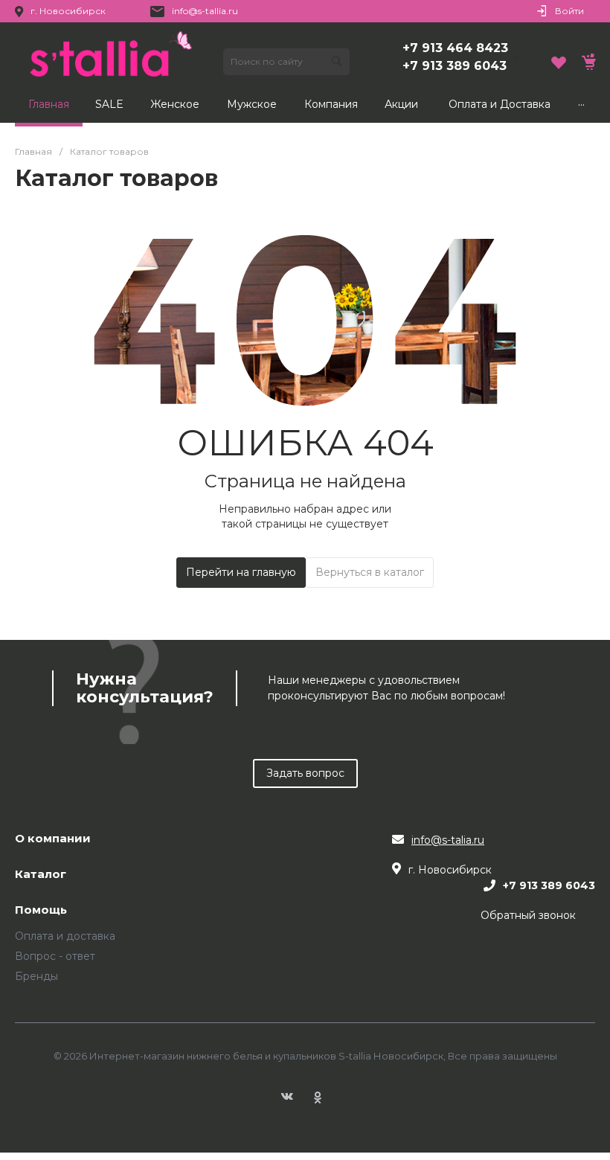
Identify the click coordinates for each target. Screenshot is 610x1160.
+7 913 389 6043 (454, 66)
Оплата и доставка (65, 936)
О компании (53, 839)
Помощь (41, 910)
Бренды (36, 976)
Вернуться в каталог (369, 572)
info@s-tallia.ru (205, 10)
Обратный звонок (528, 915)
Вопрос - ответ (55, 956)
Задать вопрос (305, 773)
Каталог (40, 874)
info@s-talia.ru (447, 840)
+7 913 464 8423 (455, 48)
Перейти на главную (241, 572)
